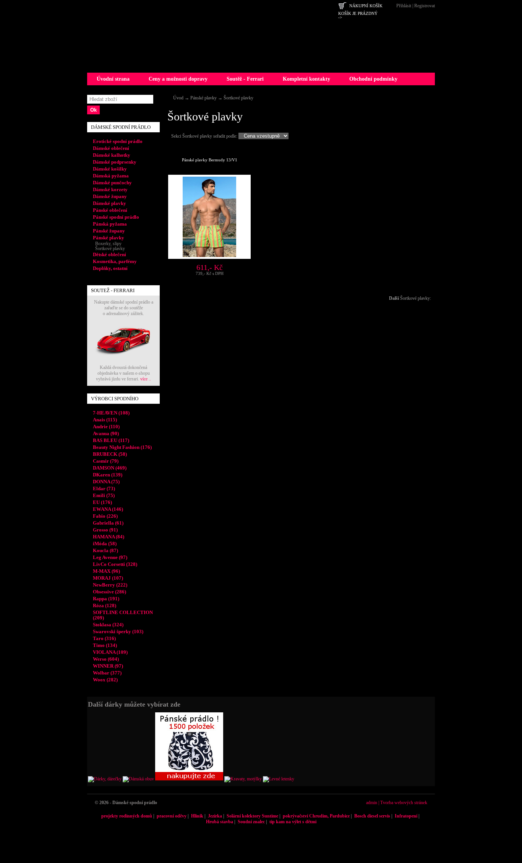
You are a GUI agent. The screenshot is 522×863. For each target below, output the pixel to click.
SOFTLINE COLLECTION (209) (123, 615)
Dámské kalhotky (111, 155)
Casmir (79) (105, 461)
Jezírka (215, 816)
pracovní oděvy (171, 816)
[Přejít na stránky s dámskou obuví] (138, 779)
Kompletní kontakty (306, 79)
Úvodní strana (113, 79)
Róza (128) (104, 605)
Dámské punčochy (112, 182)
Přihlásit (403, 5)
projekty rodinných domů (126, 816)
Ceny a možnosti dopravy (178, 79)
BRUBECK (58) (110, 454)
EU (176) (102, 502)
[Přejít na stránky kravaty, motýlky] (243, 779)
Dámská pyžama (111, 176)
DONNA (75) (106, 481)
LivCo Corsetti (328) (115, 564)
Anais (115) (105, 420)
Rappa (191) (106, 598)
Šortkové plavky (238, 98)
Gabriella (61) (108, 523)
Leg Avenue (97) (110, 557)
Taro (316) (104, 638)
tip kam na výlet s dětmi (292, 821)
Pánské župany (109, 231)
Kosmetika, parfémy (115, 261)
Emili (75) (104, 495)
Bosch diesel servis (372, 816)
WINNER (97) (108, 666)
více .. (145, 379)
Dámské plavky (109, 203)
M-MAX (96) (106, 571)
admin (371, 802)
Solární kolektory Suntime (252, 816)
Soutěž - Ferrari (245, 79)
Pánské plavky (203, 98)
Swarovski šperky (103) (118, 631)
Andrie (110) (106, 426)
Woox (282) (105, 680)
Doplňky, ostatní (110, 268)
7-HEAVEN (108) (111, 413)
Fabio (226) (105, 516)
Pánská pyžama (110, 224)
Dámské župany (110, 196)
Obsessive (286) (109, 592)
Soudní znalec (251, 821)
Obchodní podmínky (373, 79)
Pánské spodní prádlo (116, 217)
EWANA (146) (108, 509)
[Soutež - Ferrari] (123, 363)
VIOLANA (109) (110, 652)
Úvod (178, 98)
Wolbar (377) (107, 673)
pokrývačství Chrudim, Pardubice (316, 816)
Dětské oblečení (109, 254)
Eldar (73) (104, 488)
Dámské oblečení (111, 148)
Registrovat (424, 5)
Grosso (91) (105, 530)
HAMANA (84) (108, 537)
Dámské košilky (110, 169)
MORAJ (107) (108, 578)
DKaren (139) (107, 475)
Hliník (197, 816)
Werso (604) (106, 659)
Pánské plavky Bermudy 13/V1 (209, 160)
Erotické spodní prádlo (118, 141)
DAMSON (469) (109, 468)
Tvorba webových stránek (403, 802)
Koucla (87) (105, 550)
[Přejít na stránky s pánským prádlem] (189, 779)
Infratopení (406, 816)
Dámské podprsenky (114, 162)
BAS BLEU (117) (111, 440)
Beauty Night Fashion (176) (122, 447)
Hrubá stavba (219, 821)
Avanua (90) (106, 433)
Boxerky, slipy (107, 243)
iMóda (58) (105, 543)
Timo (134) (105, 645)
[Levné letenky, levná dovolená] (278, 779)
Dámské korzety (110, 189)
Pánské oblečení (110, 210)
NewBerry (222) (110, 585)
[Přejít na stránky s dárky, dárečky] (105, 779)
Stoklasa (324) (108, 624)
